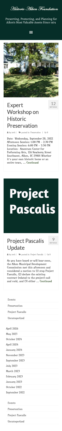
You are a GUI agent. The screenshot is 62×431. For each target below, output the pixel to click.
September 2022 (15, 392)
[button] (31, 32)
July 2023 (11, 365)
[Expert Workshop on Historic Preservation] (31, 69)
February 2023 (14, 376)
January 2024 (14, 350)
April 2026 (12, 328)
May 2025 (11, 334)
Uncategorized (16, 318)
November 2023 (15, 355)
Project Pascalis (36, 254)
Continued (33, 162)
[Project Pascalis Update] (31, 205)
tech (13, 132)
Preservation (35, 132)
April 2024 (12, 344)
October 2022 (14, 387)
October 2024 (14, 339)
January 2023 (14, 381)
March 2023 (13, 371)
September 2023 (15, 360)
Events (12, 299)
